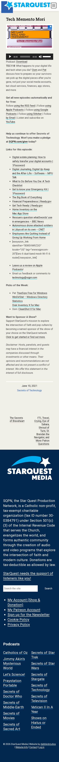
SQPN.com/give (18, 141)
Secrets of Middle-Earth (13, 704)
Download (21, 61)
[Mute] (40, 56)
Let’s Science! (14, 674)
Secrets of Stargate (39, 676)
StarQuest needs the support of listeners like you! (28, 575)
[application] (29, 57)
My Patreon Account (24, 610)
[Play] (10, 56)
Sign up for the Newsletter (29, 615)
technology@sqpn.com (24, 277)
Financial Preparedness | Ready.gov (32, 201)
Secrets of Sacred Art (11, 726)
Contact (33, 747)
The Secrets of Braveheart (17, 419)
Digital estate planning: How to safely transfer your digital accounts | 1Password (32, 161)
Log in (41, 747)
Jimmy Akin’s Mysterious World (14, 663)
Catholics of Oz (15, 653)
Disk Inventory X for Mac (25, 305)
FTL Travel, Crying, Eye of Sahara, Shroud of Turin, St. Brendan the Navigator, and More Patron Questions (41, 430)
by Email (10, 117)
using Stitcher (34, 113)
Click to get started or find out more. (25, 337)
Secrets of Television (39, 698)
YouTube (10, 121)
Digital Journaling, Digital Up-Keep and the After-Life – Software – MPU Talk (32, 173)
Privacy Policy (19, 624)
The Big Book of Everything (27, 197)
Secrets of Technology (29, 390)
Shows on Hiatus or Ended (39, 722)
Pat (44, 69)
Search (48, 588)
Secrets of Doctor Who (12, 694)
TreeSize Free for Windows (32, 293)
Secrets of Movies (11, 715)
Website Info (22, 747)
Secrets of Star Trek (43, 655)
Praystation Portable (12, 683)
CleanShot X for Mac (29, 309)
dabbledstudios (48, 744)
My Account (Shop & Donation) (24, 602)
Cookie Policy (18, 620)
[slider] (47, 56)
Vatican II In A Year (42, 709)
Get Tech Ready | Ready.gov (27, 205)
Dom (34, 69)
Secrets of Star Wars (43, 666)
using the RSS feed (24, 105)
